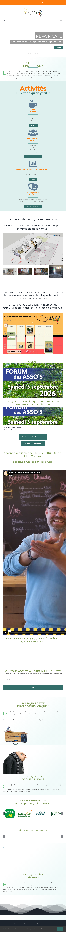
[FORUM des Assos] (33, 416)
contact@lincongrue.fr (39, 2)
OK (60, 929)
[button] (4, 271)
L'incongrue (36, 914)
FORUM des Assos (12, 428)
